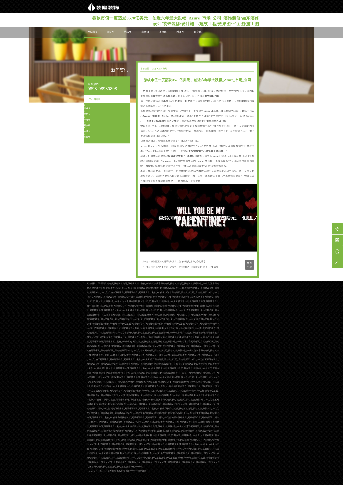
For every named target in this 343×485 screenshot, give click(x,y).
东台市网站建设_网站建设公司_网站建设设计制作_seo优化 (150, 301)
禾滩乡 (180, 32)
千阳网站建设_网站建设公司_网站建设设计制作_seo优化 (159, 288)
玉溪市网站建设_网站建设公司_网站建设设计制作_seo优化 (184, 399)
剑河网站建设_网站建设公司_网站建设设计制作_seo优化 (137, 408)
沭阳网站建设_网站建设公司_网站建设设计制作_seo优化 (144, 323)
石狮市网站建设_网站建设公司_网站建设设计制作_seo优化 (177, 422)
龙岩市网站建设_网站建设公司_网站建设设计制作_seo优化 (136, 431)
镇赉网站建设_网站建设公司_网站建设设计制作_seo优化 (157, 448)
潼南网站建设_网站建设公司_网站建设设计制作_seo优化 (181, 337)
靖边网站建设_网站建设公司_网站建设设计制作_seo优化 (189, 315)
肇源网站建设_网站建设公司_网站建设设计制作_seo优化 (181, 306)
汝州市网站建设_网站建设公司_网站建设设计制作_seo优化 (168, 319)
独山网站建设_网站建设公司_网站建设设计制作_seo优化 (116, 381)
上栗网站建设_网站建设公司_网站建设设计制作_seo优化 (140, 462)
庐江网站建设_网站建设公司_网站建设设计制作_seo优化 (144, 355)
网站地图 (142, 471)
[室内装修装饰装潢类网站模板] (124, 6)
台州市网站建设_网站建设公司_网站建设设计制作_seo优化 (182, 283)
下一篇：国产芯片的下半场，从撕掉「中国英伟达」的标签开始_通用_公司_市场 (180, 267)
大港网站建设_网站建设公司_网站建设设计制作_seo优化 (189, 346)
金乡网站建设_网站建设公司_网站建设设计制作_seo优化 (171, 297)
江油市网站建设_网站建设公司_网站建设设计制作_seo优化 (136, 292)
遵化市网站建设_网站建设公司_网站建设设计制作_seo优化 (158, 310)
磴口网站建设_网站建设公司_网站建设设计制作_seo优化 (121, 328)
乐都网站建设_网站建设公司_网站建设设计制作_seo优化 (159, 373)
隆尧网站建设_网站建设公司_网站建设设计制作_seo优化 (126, 337)
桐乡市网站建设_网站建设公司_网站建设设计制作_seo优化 (180, 444)
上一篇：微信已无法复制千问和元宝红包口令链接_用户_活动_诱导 (173, 261)
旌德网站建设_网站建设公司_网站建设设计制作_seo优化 (175, 328)
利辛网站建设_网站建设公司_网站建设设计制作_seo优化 (116, 297)
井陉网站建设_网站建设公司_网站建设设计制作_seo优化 (113, 413)
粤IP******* (132, 471)
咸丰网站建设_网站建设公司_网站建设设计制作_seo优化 (146, 386)
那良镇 (198, 32)
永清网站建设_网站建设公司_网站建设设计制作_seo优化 (116, 466)
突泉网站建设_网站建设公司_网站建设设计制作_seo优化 (157, 426)
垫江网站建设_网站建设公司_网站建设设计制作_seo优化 (123, 359)
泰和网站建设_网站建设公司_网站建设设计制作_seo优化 (135, 346)
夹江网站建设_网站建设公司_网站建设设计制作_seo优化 (124, 444)
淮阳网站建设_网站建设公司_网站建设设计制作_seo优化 (183, 368)
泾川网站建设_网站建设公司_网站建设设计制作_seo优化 (129, 368)
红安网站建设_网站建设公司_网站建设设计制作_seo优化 (165, 457)
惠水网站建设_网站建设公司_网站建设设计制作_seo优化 (157, 341)
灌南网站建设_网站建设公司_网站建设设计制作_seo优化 (167, 413)
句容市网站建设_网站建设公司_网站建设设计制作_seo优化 (172, 435)
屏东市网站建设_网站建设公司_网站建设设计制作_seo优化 (188, 453)
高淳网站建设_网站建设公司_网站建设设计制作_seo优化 (171, 381)
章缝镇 (145, 32)
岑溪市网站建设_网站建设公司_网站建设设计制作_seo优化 (138, 377)
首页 (154, 68)
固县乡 (110, 32)
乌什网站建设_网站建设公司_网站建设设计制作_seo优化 (161, 404)
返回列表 (249, 265)
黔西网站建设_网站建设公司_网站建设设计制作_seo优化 (148, 440)
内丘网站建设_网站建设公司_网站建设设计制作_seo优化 (177, 390)
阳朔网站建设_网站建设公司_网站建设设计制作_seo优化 (192, 408)
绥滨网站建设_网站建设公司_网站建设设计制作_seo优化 (116, 435)
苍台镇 (162, 32)
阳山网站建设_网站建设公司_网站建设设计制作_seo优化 (153, 395)
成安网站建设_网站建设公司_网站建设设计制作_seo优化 (123, 390)
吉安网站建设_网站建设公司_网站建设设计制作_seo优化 (135, 315)
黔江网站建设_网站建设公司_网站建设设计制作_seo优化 (177, 359)
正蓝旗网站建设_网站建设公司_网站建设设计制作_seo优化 (125, 283)
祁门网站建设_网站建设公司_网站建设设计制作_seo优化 (122, 422)
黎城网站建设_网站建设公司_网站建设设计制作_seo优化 (133, 453)
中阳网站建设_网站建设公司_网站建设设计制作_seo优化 (129, 399)
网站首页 (93, 32)
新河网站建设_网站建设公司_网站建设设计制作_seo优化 (167, 350)
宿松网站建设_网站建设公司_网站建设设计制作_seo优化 (151, 332)
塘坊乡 (127, 32)
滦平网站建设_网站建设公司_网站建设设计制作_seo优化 (153, 364)
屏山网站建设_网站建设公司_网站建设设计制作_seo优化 (126, 306)
